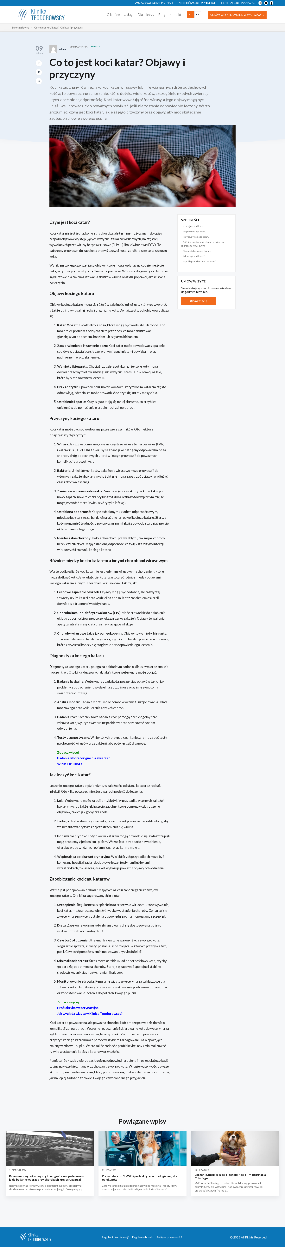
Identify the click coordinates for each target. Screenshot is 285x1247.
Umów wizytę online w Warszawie (237, 14)
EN (197, 14)
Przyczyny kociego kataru (196, 236)
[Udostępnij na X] (38, 72)
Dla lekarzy (145, 14)
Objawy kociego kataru (194, 231)
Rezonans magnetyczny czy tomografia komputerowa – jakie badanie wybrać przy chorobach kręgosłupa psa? (46, 1177)
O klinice (113, 14)
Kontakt (175, 14)
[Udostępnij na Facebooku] (38, 63)
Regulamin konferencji (115, 1237)
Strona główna (20, 27)
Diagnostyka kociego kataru (197, 250)
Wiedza (95, 46)
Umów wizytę (198, 300)
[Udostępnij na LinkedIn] (38, 81)
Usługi (129, 14)
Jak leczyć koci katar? (194, 256)
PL (190, 14)
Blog (161, 14)
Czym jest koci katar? (194, 226)
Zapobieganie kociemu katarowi (199, 261)
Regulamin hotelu (142, 1237)
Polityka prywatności (169, 1237)
